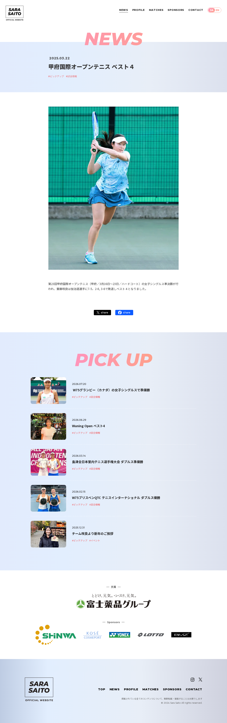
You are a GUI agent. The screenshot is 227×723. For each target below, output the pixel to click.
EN (217, 10)
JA (211, 10)
